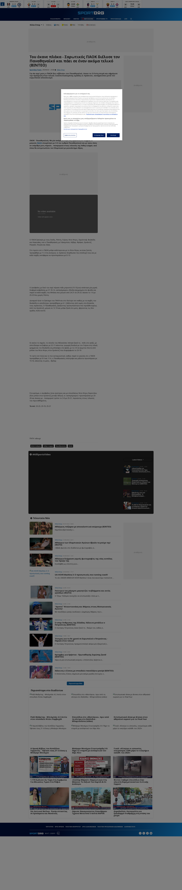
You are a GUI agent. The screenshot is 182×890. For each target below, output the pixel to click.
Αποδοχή (113, 135)
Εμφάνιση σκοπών (70, 135)
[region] (91, 115)
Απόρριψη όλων (99, 135)
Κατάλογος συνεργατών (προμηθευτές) (75, 129)
